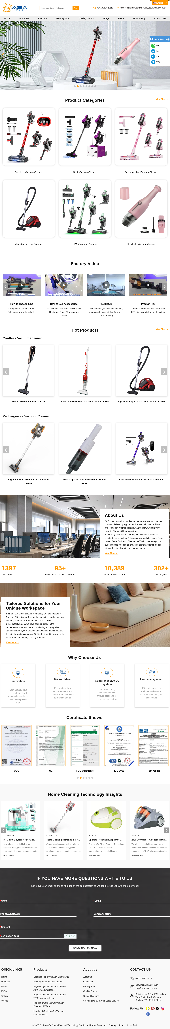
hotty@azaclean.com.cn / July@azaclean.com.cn (143, 8)
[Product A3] (64, 285)
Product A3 (64, 304)
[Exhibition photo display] (85, 55)
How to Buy (139, 18)
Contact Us (160, 18)
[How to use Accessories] (22, 285)
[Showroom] (148, 285)
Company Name (103, 914)
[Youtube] (153, 1009)
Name (3, 900)
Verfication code (9, 936)
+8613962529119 (105, 8)
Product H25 (106, 304)
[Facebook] (148, 1014)
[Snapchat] (148, 1009)
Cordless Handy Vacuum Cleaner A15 (51, 977)
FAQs (106, 18)
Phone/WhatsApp (10, 914)
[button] (75, 86)
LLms (121, 1025)
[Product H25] (106, 285)
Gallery (4, 996)
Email (97, 900)
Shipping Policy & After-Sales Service (101, 1001)
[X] (158, 1009)
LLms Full (132, 1025)
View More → (162, 99)
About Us (24, 18)
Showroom (148, 304)
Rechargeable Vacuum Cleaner (48, 982)
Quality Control (86, 18)
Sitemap (112, 1025)
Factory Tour (63, 18)
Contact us (88, 982)
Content (5, 927)
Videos (4, 1001)
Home (7, 18)
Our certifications (91, 996)
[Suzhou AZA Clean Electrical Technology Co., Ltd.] (20, 8)
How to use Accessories (21, 304)
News (121, 18)
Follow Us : (137, 1008)
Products (42, 18)
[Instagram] (163, 1009)
